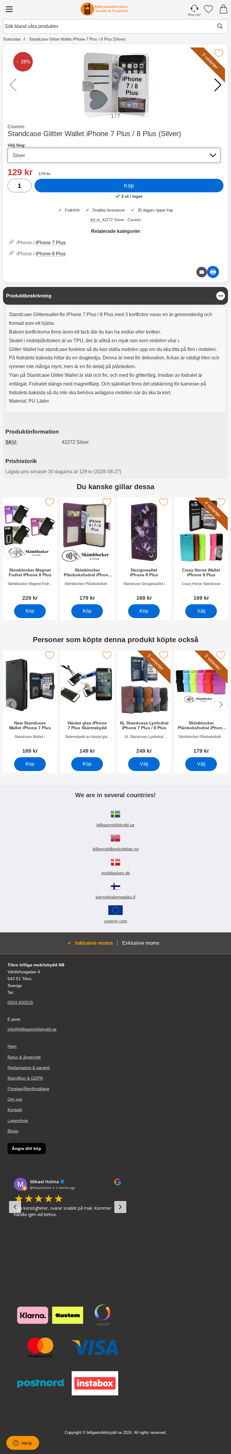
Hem (12, 1046)
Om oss (15, 1099)
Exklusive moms (140, 943)
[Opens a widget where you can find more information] (22, 1443)
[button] (218, 85)
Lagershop (18, 1120)
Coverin (16, 126)
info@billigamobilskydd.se (32, 1029)
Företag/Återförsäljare (28, 1088)
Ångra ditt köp (26, 1148)
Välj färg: (17, 145)
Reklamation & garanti (29, 1067)
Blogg (13, 1131)
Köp (129, 186)
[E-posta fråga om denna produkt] (201, 272)
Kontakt (15, 1110)
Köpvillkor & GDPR (25, 1078)
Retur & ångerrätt (24, 1057)
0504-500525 (20, 1002)
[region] (115, 296)
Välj (201, 611)
